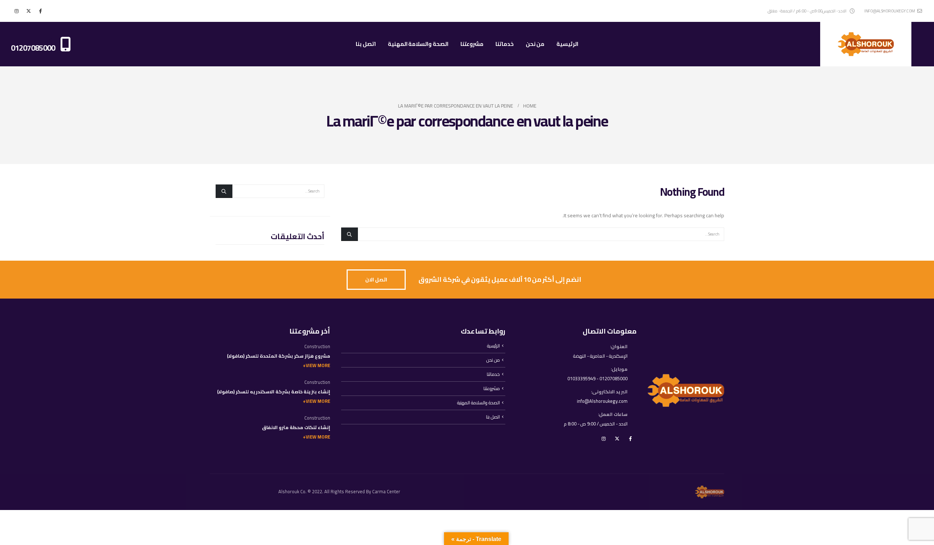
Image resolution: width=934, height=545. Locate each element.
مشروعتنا (471, 44)
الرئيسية (567, 44)
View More (318, 365)
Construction (317, 346)
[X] (28, 11)
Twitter (616, 438)
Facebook (630, 438)
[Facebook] (40, 11)
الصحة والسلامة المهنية (418, 44)
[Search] (349, 234)
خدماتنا (504, 44)
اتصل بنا (366, 44)
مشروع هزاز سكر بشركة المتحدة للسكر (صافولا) (278, 356)
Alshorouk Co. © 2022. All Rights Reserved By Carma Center (339, 491)
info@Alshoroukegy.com (602, 401)
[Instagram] (16, 11)
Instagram (603, 438)
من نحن (535, 44)
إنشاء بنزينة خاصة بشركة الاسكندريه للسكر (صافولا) (273, 392)
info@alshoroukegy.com (889, 11)
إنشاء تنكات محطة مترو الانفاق (296, 427)
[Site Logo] (866, 44)
